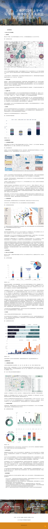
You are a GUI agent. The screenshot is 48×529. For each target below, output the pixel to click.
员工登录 (41, 2)
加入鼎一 (33, 2)
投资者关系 (24, 2)
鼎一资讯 (15, 2)
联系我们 (28, 2)
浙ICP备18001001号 (24, 525)
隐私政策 (37, 2)
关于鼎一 (11, 2)
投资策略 (19, 2)
